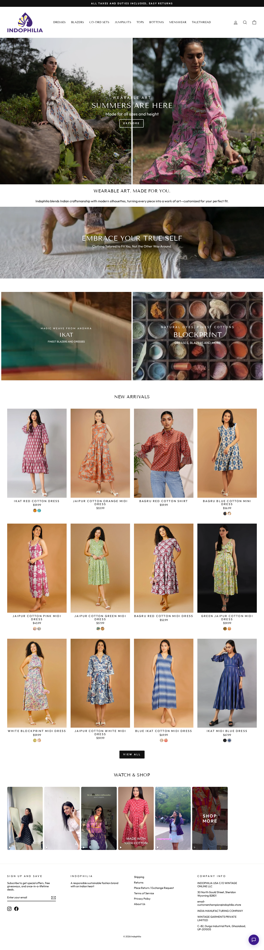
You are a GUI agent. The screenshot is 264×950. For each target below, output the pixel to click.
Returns (138, 882)
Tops (140, 22)
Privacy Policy (142, 898)
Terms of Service (144, 893)
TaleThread (201, 22)
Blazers (77, 22)
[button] (254, 940)
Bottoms (156, 22)
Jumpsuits (123, 22)
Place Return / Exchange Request (154, 888)
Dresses (59, 22)
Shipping (139, 877)
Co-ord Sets (99, 22)
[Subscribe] (53, 897)
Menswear (177, 22)
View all (132, 754)
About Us (139, 904)
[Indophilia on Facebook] (16, 909)
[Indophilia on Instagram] (9, 909)
